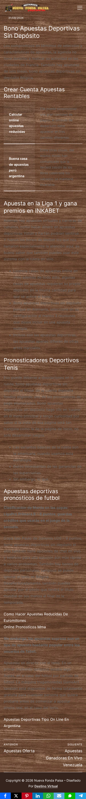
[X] (16, 796)
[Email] (59, 796)
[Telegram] (80, 796)
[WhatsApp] (48, 796)
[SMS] (69, 796)
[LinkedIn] (37, 796)
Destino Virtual (46, 786)
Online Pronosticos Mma (25, 627)
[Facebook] (5, 796)
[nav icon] (79, 8)
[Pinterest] (27, 796)
